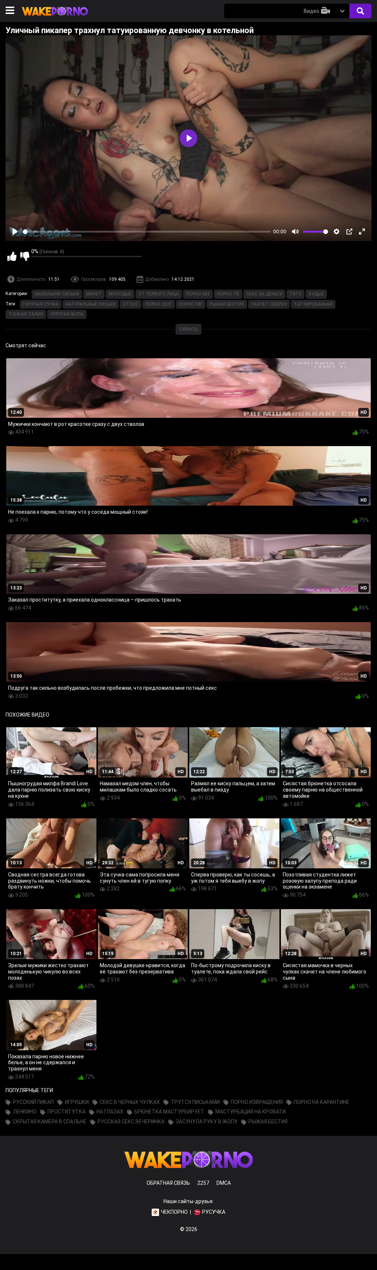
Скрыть (188, 329)
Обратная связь (168, 1183)
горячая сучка (41, 304)
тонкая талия (25, 314)
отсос (130, 304)
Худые (316, 294)
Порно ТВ (228, 294)
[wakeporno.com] (55, 17)
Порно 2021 (158, 304)
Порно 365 (198, 294)
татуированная (313, 304)
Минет (94, 294)
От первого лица (158, 294)
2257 (203, 1183)
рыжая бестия (226, 304)
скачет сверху (269, 304)
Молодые (120, 294)
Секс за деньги (264, 294)
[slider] (147, 231)
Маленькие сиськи (57, 294)
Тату (295, 294)
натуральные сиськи (91, 304)
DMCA (223, 1183)
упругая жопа (67, 314)
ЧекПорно (174, 1212)
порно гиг (190, 304)
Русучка (213, 1212)
